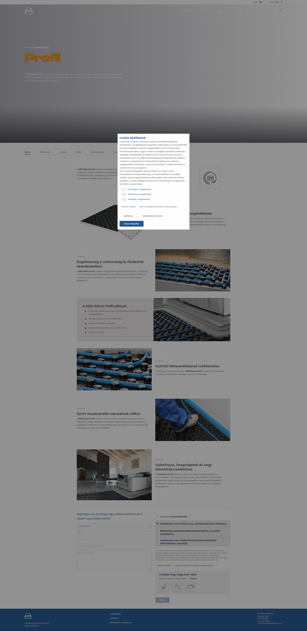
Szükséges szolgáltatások (139, 189)
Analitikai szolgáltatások (139, 199)
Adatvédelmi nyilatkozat (128, 207)
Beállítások (128, 216)
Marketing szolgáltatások (139, 194)
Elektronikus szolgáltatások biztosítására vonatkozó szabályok (158, 207)
